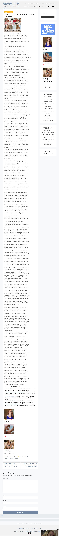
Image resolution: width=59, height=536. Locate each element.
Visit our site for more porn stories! (21, 531)
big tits (25, 456)
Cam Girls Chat (48, 85)
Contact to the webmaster (29, 529)
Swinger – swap (48, 117)
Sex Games (47, 6)
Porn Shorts (40, 6)
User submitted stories (48, 120)
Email (4, 500)
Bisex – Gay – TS (48, 99)
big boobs (21, 456)
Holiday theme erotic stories (48, 111)
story (17, 458)
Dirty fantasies (14, 456)
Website (4, 506)
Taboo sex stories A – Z (29, 6)
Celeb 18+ (54, 6)
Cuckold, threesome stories (48, 103)
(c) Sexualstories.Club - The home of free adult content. (29, 528)
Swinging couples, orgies (49, 3)
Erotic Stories (48, 106)
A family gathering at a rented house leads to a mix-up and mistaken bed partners (29, 466)
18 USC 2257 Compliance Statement (37, 531)
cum (32, 456)
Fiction (10, 458)
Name (4, 495)
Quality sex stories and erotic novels (11, 4)
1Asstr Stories (48, 87)
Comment (5, 478)
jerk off (14, 458)
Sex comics (47, 115)
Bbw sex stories (47, 96)
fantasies (6, 458)
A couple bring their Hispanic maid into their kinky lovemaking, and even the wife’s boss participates (11, 466)
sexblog (7, 456)
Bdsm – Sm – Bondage (48, 98)
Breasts (29, 456)
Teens (48, 118)
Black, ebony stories (48, 101)
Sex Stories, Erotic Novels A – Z (33, 3)
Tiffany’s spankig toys (49, 134)
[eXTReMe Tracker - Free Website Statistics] (29, 533)
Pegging (48, 113)
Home (2, 515)
